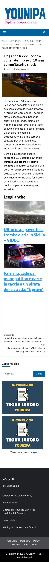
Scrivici (35, 544)
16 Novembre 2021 (23, 69)
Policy (36, 540)
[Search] (44, 32)
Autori (26, 544)
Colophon (15, 544)
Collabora (12, 540)
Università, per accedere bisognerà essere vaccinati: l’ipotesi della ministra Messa (24, 338)
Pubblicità (25, 540)
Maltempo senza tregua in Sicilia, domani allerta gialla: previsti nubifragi (26, 348)
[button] (7, 32)
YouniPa (9, 69)
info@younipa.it (11, 485)
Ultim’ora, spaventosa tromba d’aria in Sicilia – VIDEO (24, 235)
